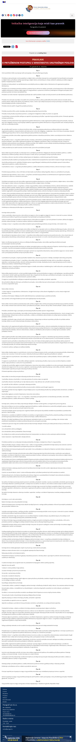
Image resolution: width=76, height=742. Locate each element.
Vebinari (5, 697)
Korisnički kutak (7, 699)
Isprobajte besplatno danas (38, 33)
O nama (5, 691)
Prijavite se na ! (38, 53)
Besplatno (5, 693)
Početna (5, 689)
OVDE (48, 41)
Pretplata (5, 695)
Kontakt (5, 702)
